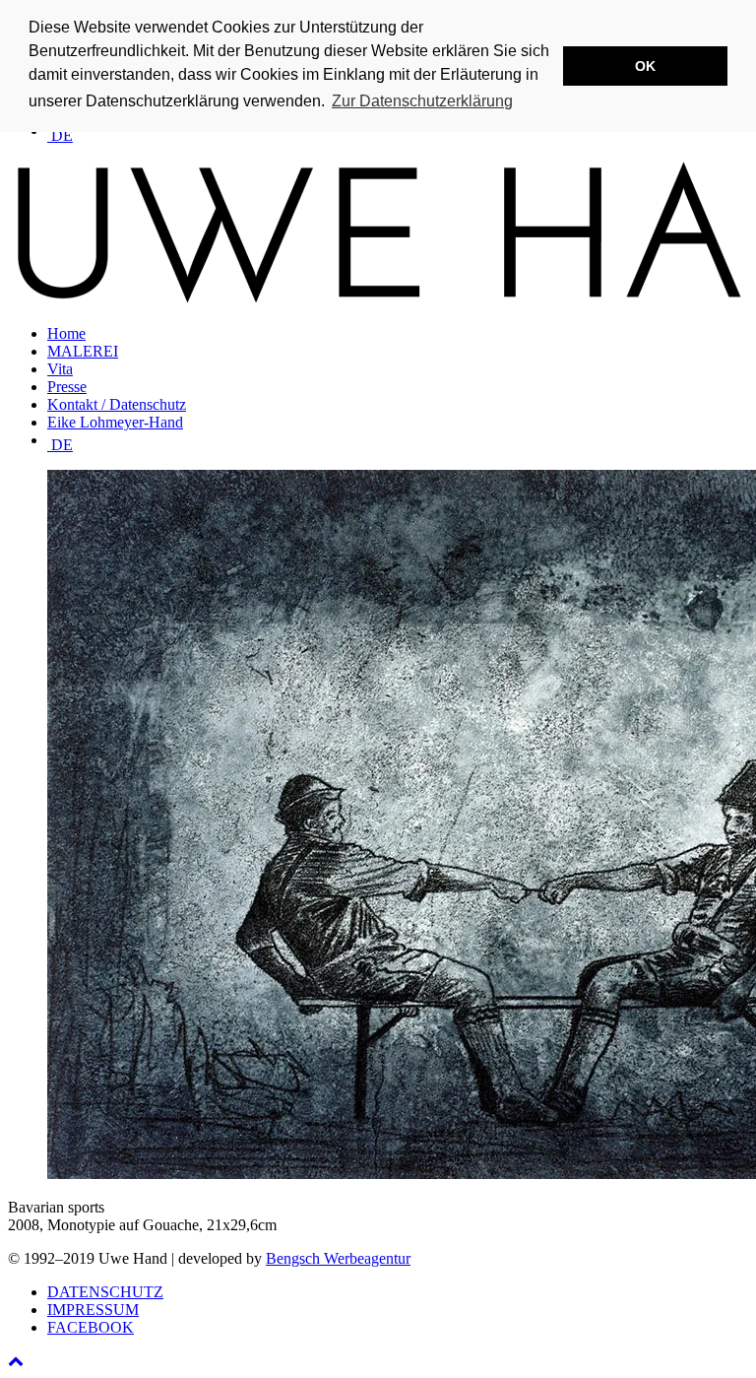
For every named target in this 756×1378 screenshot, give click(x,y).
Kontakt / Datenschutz (116, 404)
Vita (60, 369)
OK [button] (645, 66)
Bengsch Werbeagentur (338, 1258)
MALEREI (82, 351)
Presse (67, 386)
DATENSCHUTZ (105, 1291)
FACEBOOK (90, 1327)
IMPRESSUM (93, 1309)
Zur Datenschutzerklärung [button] (422, 101)
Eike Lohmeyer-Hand (115, 422)
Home (66, 333)
